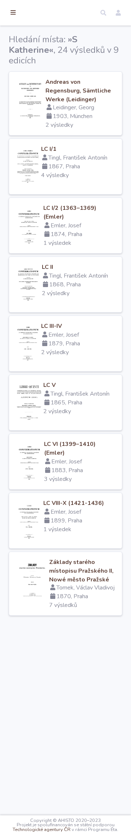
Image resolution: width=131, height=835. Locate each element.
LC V (49, 385)
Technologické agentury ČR (42, 829)
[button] (103, 13)
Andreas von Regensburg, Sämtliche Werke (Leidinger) (78, 90)
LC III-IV (51, 326)
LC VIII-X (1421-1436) (73, 503)
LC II (47, 267)
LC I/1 (48, 149)
